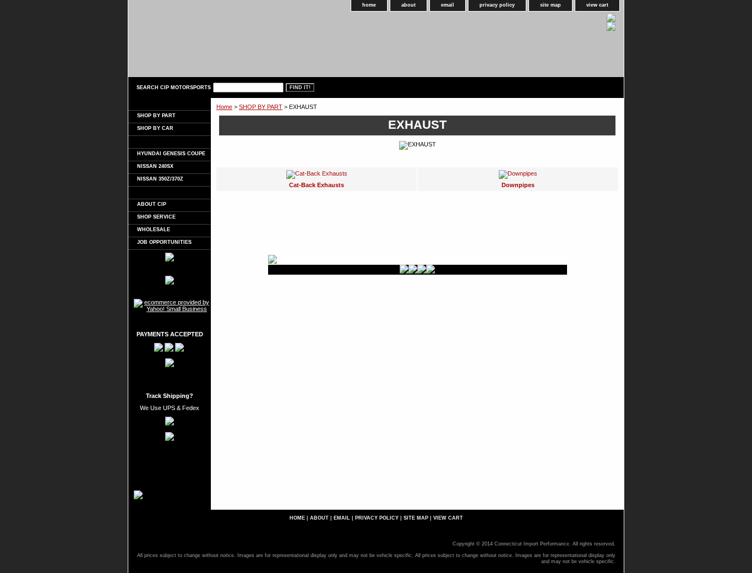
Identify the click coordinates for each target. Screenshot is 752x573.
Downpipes (518, 185)
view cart (597, 5)
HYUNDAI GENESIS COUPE (171, 153)
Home (224, 106)
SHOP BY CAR (155, 128)
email (447, 5)
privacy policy (497, 5)
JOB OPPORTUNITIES (164, 242)
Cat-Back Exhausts (316, 185)
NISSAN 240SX (155, 166)
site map (550, 5)
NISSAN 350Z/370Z (160, 179)
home (369, 5)
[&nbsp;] (169, 104)
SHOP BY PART (260, 106)
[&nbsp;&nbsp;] (169, 142)
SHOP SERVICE (156, 217)
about (408, 5)
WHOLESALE (153, 229)
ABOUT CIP (151, 204)
